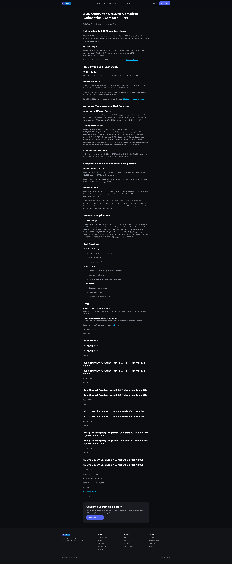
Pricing (121, 3)
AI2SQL (115, 325)
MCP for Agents (102, 537)
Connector (112, 3)
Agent (104, 3)
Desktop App (102, 546)
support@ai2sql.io (89, 491)
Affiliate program (154, 540)
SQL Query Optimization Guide (133, 99)
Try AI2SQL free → (95, 517)
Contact (151, 537)
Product (97, 3)
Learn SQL (127, 540)
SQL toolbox (101, 543)
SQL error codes (128, 546)
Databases (101, 549)
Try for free (165, 3)
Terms (151, 546)
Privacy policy (153, 543)
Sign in (155, 3)
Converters (127, 543)
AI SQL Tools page (132, 60)
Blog (128, 3)
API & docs (101, 540)
